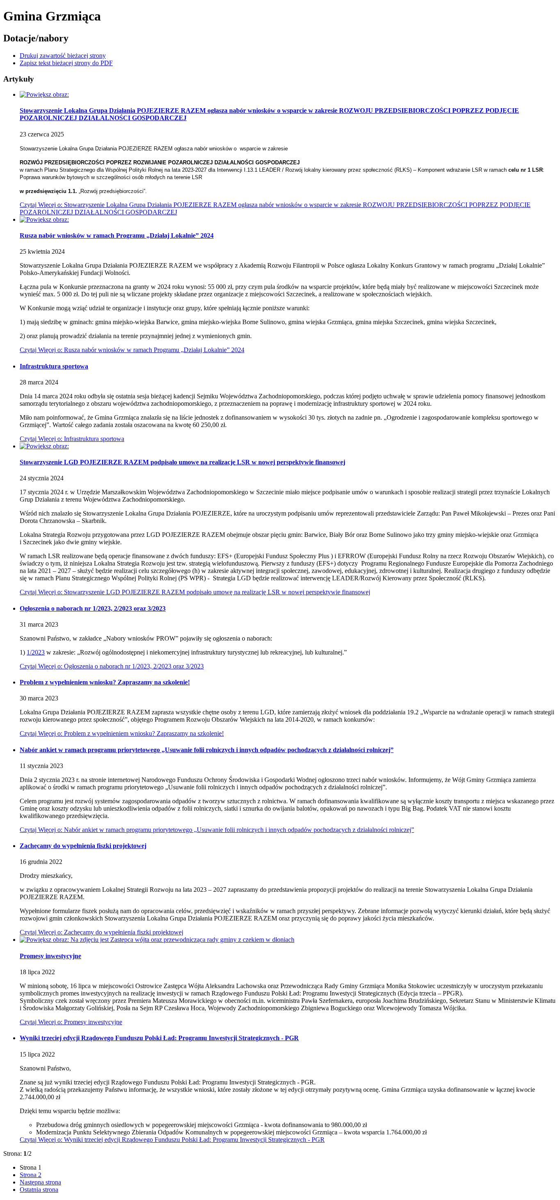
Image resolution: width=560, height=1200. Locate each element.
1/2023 (36, 652)
